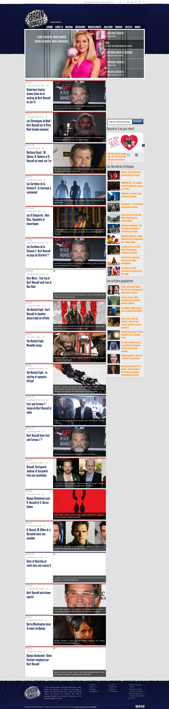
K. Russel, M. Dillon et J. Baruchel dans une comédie (39, 534)
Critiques (51, 31)
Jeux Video (108, 27)
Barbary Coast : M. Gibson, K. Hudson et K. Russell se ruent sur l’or (39, 156)
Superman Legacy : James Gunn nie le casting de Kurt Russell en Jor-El (38, 95)
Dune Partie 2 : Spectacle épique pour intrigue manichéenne (130, 260)
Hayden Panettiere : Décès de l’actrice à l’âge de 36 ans (131, 357)
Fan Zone (139, 31)
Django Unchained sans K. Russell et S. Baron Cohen (38, 502)
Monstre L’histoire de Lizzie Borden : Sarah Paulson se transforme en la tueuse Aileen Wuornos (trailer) (131, 370)
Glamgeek (129, 35)
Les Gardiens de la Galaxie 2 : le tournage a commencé (39, 188)
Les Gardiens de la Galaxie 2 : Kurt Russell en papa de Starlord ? (38, 251)
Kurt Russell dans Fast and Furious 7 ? (38, 437)
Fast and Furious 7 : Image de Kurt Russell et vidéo (39, 408)
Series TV (59, 27)
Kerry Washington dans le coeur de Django (39, 626)
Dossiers (50, 35)
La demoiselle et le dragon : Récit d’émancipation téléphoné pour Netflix (131, 249)
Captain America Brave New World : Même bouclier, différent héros (131, 217)
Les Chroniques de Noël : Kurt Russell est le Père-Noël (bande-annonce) (39, 125)
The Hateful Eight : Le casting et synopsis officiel (37, 376)
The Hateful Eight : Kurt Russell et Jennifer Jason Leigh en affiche (38, 314)
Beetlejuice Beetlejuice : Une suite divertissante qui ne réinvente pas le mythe (131, 228)
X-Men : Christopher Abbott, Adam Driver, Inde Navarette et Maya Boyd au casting (132, 289)
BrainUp (118, 27)
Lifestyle (128, 27)
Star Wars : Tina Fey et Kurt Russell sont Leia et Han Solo (39, 282)
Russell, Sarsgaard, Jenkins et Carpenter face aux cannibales (37, 471)
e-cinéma (51, 39)
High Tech (129, 39)
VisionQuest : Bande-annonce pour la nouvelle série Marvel (131, 309)
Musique (69, 27)
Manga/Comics (94, 27)
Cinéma (49, 27)
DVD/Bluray (80, 27)
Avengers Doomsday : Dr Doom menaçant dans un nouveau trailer (132, 334)
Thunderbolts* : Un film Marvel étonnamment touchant (132, 206)
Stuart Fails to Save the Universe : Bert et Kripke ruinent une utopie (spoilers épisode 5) (131, 323)
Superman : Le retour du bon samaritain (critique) (131, 195)
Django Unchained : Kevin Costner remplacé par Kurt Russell (39, 660)
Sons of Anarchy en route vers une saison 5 (39, 563)
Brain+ (138, 27)
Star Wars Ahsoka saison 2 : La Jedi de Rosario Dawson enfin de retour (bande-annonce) (131, 347)
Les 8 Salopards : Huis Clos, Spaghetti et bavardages (38, 219)
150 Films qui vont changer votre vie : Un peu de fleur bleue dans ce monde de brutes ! (117, 158)
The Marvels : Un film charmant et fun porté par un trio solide (131, 271)
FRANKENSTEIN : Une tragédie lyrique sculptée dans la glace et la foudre (132, 185)
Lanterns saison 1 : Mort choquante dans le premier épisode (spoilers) (131, 300)
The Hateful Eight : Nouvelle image (36, 343)
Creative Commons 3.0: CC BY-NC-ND (85, 707)
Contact (132, 698)
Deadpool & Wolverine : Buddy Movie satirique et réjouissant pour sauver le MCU (132, 239)
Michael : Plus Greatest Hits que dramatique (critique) (131, 174)
